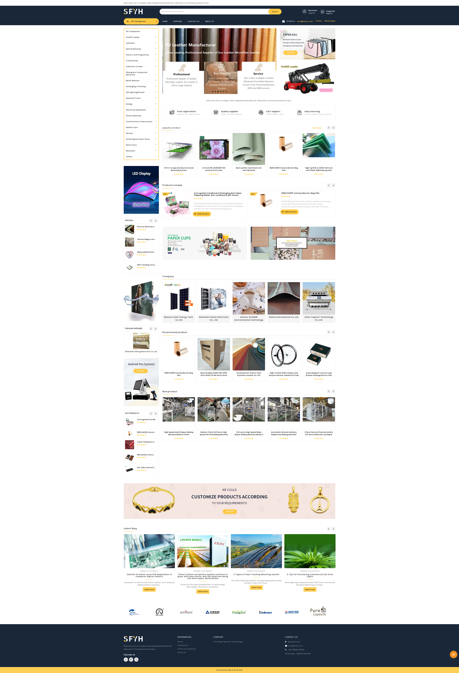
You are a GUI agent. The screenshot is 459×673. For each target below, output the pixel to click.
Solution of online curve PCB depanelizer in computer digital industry (149, 575)
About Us (209, 21)
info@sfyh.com (295, 646)
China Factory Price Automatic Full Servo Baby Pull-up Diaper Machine (319, 434)
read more (149, 589)
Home (164, 21)
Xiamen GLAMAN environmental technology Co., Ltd (248, 318)
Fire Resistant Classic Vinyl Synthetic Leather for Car (249, 374)
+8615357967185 (303, 653)
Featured (317, 128)
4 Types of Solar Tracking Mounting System (256, 574)
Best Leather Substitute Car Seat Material (249, 169)
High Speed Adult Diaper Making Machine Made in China (178, 433)
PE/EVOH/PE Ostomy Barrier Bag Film (154, 432)
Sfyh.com (231, 670)
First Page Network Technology (228, 642)
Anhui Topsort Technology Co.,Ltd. (319, 318)
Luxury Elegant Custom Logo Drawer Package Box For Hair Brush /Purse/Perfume (319, 375)
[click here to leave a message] (453, 654)
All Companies (133, 31)
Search (275, 11)
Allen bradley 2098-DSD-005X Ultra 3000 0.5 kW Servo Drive (213, 374)
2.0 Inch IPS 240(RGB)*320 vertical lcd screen (213, 169)
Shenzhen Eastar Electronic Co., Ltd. (214, 318)
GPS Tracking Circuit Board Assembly (154, 265)
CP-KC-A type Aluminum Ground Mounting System (179, 169)
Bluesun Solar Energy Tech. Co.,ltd (178, 318)
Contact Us (193, 21)
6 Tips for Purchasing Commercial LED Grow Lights (310, 575)
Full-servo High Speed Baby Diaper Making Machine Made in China (249, 434)
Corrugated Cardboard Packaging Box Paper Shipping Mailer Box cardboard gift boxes (218, 194)
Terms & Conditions (187, 649)
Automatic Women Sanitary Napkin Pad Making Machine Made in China (284, 434)
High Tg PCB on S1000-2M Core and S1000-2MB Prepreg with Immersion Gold (319, 170)
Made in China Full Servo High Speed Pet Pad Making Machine (214, 433)
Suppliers (177, 21)
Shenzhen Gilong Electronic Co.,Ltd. (141, 351)
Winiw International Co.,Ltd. (284, 317)
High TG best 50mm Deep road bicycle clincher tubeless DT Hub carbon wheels (284, 375)
